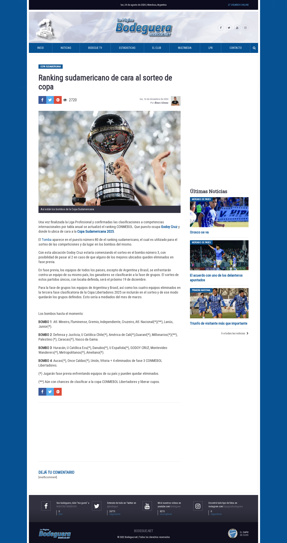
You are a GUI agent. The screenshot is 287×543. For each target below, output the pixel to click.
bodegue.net (143, 531)
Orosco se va (199, 232)
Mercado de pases (201, 199)
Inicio (40, 47)
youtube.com (169, 506)
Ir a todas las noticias (233, 333)
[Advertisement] (109, 432)
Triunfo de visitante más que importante (218, 323)
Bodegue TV (95, 47)
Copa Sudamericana (50, 66)
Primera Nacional (201, 290)
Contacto (236, 47)
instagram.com (226, 506)
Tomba (47, 240)
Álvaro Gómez (161, 102)
